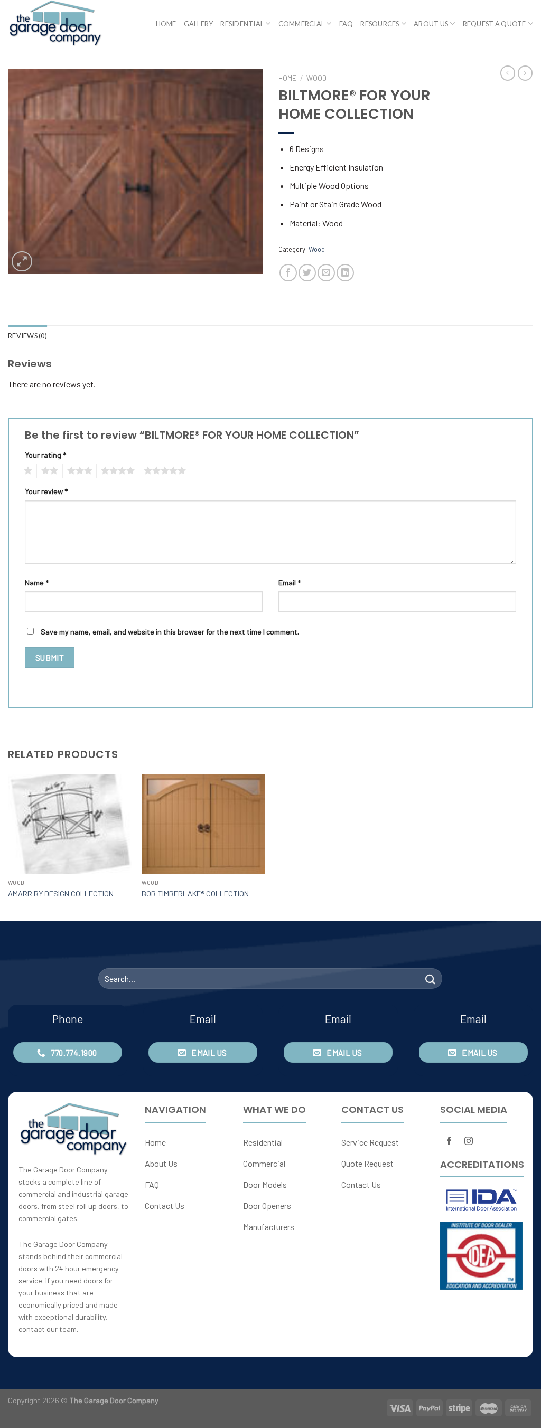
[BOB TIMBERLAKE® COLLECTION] (203, 824)
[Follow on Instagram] (468, 1141)
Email (289, 582)
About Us (431, 24)
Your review (46, 491)
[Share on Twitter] (307, 272)
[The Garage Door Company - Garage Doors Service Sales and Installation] (61, 24)
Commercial (301, 24)
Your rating (45, 454)
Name (37, 582)
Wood (316, 77)
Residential (242, 24)
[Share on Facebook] (288, 272)
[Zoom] (22, 261)
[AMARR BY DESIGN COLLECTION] (70, 824)
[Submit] (430, 978)
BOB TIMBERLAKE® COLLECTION (195, 893)
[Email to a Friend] (326, 272)
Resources (379, 24)
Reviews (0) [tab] (27, 336)
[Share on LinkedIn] (345, 272)
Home (166, 24)
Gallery (198, 24)
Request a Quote (494, 24)
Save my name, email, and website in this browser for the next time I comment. (170, 631)
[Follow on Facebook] (449, 1141)
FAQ (346, 24)
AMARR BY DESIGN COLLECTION (61, 893)
